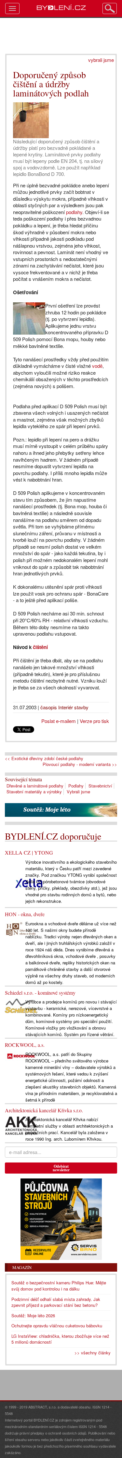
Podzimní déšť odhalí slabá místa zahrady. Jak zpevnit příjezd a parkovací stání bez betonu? (55, 1302)
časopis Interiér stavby (64, 707)
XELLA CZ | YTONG (29, 852)
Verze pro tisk (94, 720)
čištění (40, 647)
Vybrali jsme (78, 791)
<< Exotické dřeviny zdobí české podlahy (44, 758)
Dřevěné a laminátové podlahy (35, 786)
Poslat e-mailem (58, 720)
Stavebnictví (100, 786)
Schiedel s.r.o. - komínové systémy (40, 992)
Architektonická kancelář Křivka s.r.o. (44, 1110)
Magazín (22, 1267)
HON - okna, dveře (25, 914)
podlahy (74, 212)
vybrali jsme (101, 59)
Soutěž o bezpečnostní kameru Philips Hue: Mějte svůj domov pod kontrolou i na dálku (58, 1285)
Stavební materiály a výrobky (34, 791)
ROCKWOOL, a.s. (25, 1044)
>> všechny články (93, 1353)
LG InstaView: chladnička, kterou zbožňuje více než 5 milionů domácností (60, 1339)
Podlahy (76, 786)
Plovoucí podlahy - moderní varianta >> (80, 764)
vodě (97, 365)
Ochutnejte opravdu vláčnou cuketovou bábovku (56, 1325)
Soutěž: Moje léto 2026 (33, 1315)
